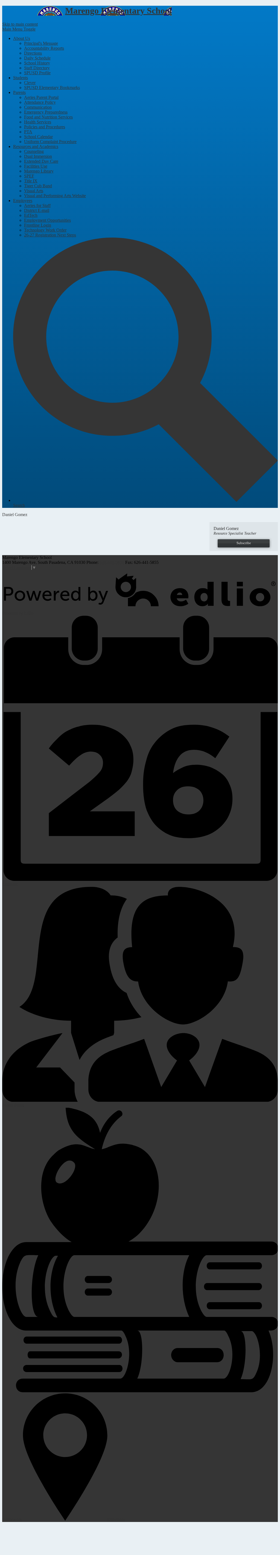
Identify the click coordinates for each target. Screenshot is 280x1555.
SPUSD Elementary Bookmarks (52, 87)
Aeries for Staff (37, 205)
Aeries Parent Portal (41, 97)
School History (37, 63)
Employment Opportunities (47, 220)
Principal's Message (41, 43)
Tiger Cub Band (38, 185)
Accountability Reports (44, 48)
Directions (33, 53)
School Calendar (38, 136)
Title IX (30, 181)
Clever (30, 82)
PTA (28, 131)
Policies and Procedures (44, 127)
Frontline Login (37, 225)
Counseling (34, 151)
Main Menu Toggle (19, 29)
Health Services (37, 122)
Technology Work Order (45, 230)
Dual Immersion (38, 156)
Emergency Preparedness (46, 112)
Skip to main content (20, 24)
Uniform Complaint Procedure (50, 141)
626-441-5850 (112, 562)
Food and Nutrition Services (48, 117)
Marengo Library (39, 171)
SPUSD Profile (37, 72)
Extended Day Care (41, 161)
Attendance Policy (40, 102)
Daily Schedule (37, 58)
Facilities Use (35, 166)
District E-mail (36, 210)
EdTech (30, 215)
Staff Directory (37, 68)
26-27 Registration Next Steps (50, 235)
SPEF (29, 176)
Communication (38, 107)
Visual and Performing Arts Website (55, 195)
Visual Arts (33, 190)
